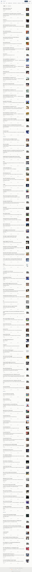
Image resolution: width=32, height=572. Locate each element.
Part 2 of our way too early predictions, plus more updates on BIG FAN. (13, 561)
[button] (1, 3)
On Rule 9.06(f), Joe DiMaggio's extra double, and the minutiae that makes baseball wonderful (13, 146)
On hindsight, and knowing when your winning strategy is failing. (12, 214)
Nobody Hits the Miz (6, 334)
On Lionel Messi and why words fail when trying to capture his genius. (13, 319)
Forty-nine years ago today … (7, 9)
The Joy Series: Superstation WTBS (9, 484)
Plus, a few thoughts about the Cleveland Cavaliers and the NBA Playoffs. (13, 445)
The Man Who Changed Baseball (8, 83)
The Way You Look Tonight (7, 356)
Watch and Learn (6, 71)
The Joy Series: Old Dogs (7, 490)
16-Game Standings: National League (9, 560)
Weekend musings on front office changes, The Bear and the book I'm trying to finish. (14, 279)
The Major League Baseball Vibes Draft (10, 236)
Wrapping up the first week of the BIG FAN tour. (10, 416)
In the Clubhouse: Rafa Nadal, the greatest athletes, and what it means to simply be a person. (13, 209)
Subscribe (26, 1)
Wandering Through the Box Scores (9, 362)
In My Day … (5, 19)
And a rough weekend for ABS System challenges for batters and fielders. (13, 538)
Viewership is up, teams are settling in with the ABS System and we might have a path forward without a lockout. (13, 555)
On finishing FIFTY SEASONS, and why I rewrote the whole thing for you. (13, 265)
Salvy (4, 161)
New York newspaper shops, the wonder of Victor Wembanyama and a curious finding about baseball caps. (13, 434)
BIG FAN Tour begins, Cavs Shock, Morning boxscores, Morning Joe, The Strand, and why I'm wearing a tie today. (13, 440)
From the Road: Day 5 (6, 415)
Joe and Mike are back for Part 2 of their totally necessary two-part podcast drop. (13, 382)
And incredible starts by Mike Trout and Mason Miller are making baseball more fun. (13, 549)
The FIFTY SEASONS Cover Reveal (9, 178)
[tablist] (7, 6)
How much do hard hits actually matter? (8, 394)
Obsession (5, 207)
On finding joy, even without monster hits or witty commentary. (12, 219)
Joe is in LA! (5, 53)
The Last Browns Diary (7, 31)
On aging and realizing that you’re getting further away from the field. (13, 20)
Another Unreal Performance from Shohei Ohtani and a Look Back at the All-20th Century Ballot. (14, 422)
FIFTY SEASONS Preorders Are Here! (9, 25)
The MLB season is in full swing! (7, 543)
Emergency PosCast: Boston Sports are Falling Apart (12, 520)
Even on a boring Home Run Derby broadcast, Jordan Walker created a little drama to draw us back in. (14, 225)
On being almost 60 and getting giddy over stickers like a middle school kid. (14, 296)
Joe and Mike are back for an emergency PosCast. (10, 521)
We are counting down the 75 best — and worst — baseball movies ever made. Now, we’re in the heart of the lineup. (13, 67)
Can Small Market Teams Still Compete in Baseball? (12, 13)
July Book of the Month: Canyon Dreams (10, 252)
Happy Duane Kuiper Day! (7, 8)
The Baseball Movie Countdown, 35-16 (9, 95)
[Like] (3, 57)
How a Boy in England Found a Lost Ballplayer (9, 168)
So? (3, 300)
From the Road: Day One (7, 438)
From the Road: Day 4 (6, 420)
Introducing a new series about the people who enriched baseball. (12, 43)
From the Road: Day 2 (6, 432)
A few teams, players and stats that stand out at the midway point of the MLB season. (13, 231)
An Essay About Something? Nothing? (9, 514)
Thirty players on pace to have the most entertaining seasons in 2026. (13, 411)
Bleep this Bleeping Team (7, 368)
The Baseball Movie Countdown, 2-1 (9, 59)
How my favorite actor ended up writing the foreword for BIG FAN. (12, 450)
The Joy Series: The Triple (7, 501)
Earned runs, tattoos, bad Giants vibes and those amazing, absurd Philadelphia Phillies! (12, 285)
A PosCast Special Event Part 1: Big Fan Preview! (11, 374)
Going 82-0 (5, 344)
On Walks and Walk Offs (7, 506)
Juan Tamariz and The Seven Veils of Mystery (11, 37)
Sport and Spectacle (6, 223)
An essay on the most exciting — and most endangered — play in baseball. (13, 502)
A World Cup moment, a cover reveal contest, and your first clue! (12, 242)
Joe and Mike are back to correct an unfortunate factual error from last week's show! (13, 273)
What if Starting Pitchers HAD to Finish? (10, 195)
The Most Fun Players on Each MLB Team (10, 404)
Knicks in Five (5, 329)
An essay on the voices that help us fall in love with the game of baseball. (13, 497)
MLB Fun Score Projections (8, 410)
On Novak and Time (6, 386)
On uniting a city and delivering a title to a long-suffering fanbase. (12, 330)
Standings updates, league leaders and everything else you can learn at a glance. (13, 364)
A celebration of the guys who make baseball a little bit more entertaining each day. (13, 406)
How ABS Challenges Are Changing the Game (11, 547)
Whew (4, 264)
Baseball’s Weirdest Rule (7, 101)
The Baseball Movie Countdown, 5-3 (9, 65)
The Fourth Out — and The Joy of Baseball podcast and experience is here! (13, 102)
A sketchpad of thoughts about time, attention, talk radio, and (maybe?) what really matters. (13, 516)
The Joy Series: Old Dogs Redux (8, 289)
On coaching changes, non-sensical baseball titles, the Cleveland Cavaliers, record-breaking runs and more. (13, 527)
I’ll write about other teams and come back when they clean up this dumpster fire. (12, 33)
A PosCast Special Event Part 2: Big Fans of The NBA (12, 380)
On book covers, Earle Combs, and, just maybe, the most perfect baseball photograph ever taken (13, 180)
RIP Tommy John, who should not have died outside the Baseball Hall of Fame (13, 85)
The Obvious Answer (6, 213)
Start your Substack (14, 569)
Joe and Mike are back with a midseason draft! (9, 237)
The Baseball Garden (6, 42)
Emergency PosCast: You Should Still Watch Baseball (12, 124)
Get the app (19, 569)
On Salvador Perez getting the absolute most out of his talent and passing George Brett (13, 163)
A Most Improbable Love (7, 167)
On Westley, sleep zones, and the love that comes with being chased (12, 491)
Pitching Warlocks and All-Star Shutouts (10, 218)
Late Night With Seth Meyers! (8, 339)
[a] (27, 55)
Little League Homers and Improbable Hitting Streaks (12, 258)
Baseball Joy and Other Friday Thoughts (10, 246)
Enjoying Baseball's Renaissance (8, 553)
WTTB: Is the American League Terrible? (10, 306)
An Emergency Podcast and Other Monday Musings (12, 525)
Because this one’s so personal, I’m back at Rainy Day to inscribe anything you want (13, 26)
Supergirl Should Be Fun (7, 189)
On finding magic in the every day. (8, 38)
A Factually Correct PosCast (8, 271)
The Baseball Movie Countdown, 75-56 (9, 112)
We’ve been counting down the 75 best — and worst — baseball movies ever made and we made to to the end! (14, 60)
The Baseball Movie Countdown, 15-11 (9, 89)
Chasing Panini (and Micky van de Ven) (10, 295)
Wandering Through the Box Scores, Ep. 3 (10, 283)
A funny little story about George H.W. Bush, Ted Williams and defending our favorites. (14, 73)
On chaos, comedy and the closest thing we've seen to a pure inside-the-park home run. (14, 474)
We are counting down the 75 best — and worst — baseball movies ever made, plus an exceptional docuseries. (13, 97)
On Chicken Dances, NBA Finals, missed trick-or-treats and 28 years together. (12, 358)
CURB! (4, 184)
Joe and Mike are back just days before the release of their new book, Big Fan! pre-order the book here (13, 456)
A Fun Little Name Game (7, 466)
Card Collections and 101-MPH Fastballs (10, 444)
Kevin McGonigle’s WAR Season (8, 47)
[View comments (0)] (10, 57)
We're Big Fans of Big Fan (7, 454)
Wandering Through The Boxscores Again (9, 307)
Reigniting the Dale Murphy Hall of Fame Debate (11, 156)
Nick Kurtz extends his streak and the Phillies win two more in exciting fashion (13, 508)
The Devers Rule (6, 144)
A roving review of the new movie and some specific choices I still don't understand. (13, 191)
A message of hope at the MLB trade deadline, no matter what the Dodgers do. (14, 132)
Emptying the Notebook (7, 277)
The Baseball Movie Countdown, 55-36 (9, 106)
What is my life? (5, 340)
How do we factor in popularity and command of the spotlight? (12, 157)
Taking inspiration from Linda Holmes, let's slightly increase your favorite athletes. (13, 468)
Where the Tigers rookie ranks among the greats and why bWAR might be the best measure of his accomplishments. (13, 49)
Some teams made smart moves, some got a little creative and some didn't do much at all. (13, 120)
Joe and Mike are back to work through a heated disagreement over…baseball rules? (13, 152)
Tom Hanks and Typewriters (8, 449)
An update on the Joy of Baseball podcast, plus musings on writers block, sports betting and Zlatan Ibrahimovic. (13, 248)
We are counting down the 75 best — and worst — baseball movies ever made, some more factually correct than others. (13, 79)
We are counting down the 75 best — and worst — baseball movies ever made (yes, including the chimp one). (13, 114)
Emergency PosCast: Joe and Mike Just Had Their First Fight (13, 150)
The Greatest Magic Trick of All (8, 318)
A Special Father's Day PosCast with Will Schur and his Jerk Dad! (13, 312)
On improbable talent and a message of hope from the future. (12, 335)
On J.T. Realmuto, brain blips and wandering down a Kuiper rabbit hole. (13, 185)
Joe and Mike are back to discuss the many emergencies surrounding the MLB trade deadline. (13, 126)
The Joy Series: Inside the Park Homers (10, 472)
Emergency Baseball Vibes (7, 201)
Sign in (30, 1)
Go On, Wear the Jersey (7, 323)
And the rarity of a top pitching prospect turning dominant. (11, 462)
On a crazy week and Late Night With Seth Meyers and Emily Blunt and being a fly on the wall (13, 351)
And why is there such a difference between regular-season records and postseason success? (13, 15)
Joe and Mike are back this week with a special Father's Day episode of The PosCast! (13, 314)
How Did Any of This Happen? (8, 350)
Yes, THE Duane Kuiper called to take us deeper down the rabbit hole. (13, 174)
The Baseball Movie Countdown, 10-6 (9, 77)
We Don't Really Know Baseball (8, 393)
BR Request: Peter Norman (7, 478)
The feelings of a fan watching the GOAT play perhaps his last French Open (13, 387)
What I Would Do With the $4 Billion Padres (10, 537)
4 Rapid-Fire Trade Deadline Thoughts (9, 118)
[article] (16, 10)
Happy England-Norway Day (8, 241)
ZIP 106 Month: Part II (7, 173)
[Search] (28, 6)
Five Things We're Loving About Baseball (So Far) (11, 542)
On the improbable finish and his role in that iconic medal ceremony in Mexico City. (13, 480)
